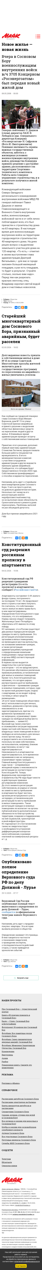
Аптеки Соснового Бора (13, 1133)
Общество (13, 299)
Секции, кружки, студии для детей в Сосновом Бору (18, 1116)
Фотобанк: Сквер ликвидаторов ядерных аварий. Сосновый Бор (17, 1040)
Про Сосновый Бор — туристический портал (19, 1010)
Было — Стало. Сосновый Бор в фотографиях (15, 1022)
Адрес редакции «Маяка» (11, 1189)
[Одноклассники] (22, 307)
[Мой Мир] (25, 307)
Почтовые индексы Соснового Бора (19, 1140)
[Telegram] (19, 307)
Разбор (5, 1061)
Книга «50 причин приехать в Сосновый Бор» (16, 1016)
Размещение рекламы (10, 1210)
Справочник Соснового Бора (15, 1111)
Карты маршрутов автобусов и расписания (16, 1106)
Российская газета (26, 589)
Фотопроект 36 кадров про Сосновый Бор (19, 1028)
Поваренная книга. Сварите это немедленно (17, 1066)
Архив (5, 1058)
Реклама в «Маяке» (11, 1083)
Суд (24, 850)
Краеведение (8, 1051)
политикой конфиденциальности (27, 1261)
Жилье (9, 301)
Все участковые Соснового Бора (17, 1136)
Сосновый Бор (12, 533)
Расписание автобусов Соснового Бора (20, 1099)
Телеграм (6, 1159)
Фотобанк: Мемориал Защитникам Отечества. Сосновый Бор (18, 1046)
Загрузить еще (22, 978)
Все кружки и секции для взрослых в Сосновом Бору (20, 1122)
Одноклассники (9, 1165)
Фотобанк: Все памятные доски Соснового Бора (17, 1034)
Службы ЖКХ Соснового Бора (16, 1143)
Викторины (7, 1055)
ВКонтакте (7, 1162)
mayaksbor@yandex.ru (22, 1205)
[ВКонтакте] (16, 307)
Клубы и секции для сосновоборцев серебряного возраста (19, 1128)
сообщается (9, 912)
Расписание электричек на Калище (19, 1102)
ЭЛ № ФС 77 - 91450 (19, 1203)
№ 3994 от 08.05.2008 (16, 302)
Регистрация (11, 850)
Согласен (21, 1266)
